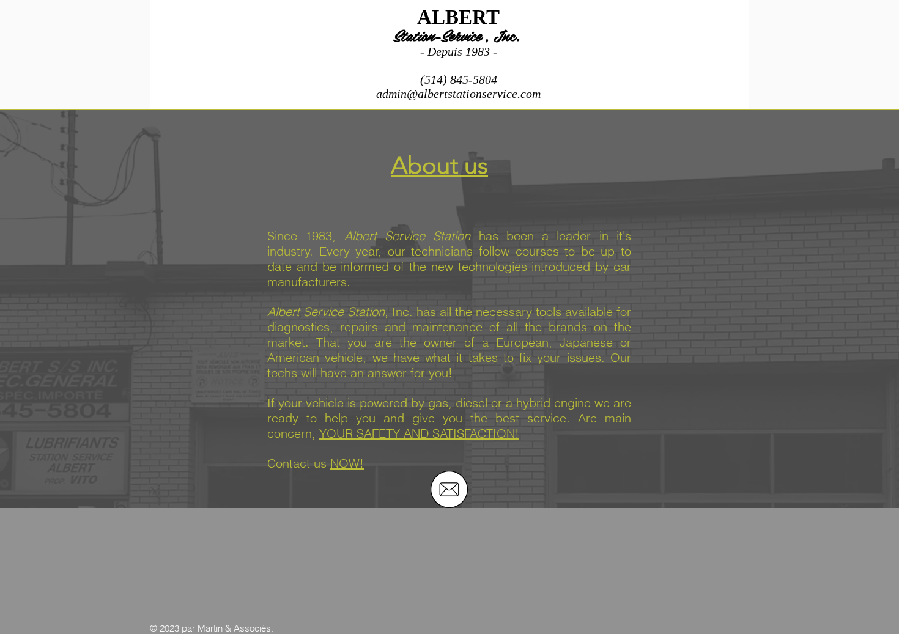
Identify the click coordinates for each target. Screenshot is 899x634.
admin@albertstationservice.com (458, 93)
